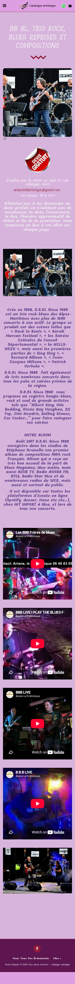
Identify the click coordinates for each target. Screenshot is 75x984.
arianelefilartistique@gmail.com (37, 190)
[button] (4, 5)
